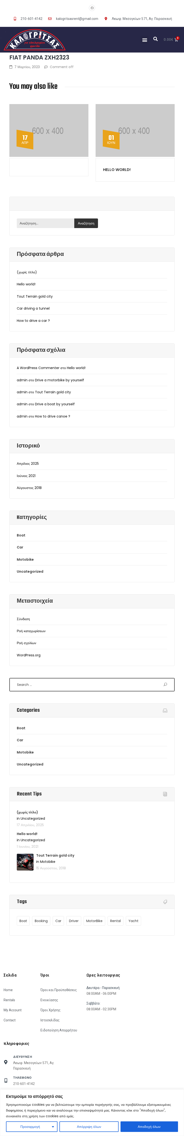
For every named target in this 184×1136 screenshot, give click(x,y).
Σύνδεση (23, 619)
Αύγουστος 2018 (29, 487)
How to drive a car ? (33, 320)
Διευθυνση (22, 1057)
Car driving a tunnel (33, 308)
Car (20, 547)
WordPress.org (28, 655)
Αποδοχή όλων (149, 1126)
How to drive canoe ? (52, 416)
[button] (145, 40)
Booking (41, 920)
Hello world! (117, 169)
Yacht (133, 920)
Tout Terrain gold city (35, 296)
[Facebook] (92, 8)
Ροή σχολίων (26, 643)
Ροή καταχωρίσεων (31, 631)
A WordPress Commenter (38, 367)
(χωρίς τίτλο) (27, 272)
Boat (21, 535)
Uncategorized (30, 571)
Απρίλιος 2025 (28, 463)
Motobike (25, 559)
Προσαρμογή (30, 1126)
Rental (115, 920)
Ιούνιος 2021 (26, 475)
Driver (74, 920)
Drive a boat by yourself (55, 404)
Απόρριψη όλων (89, 1126)
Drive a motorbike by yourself (59, 380)
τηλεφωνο (22, 1077)
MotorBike (94, 920)
